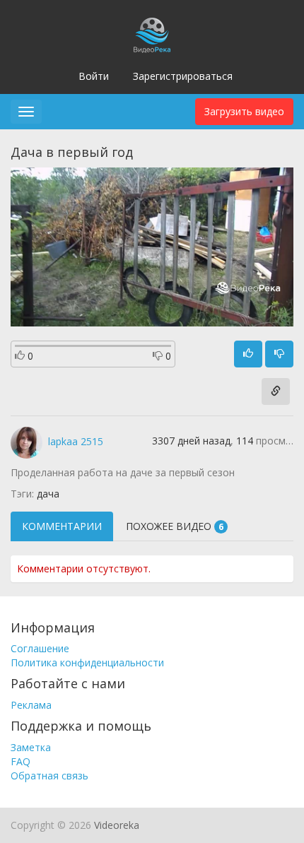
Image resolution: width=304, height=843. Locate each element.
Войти (93, 76)
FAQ (20, 761)
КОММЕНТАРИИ (62, 526)
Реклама (31, 705)
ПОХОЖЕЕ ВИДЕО (174, 526)
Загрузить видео (244, 111)
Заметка (31, 747)
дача (48, 493)
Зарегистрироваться (183, 76)
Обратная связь (49, 775)
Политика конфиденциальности (87, 662)
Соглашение (40, 648)
